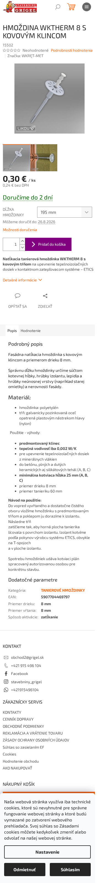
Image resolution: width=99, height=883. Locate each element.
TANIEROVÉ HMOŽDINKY (63, 590)
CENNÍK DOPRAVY (18, 719)
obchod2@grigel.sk (27, 657)
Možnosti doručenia (20, 229)
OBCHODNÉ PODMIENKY (23, 726)
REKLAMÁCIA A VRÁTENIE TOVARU (33, 733)
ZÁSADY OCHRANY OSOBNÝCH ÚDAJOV (36, 740)
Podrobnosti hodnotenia (72, 50)
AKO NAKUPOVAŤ (17, 768)
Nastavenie (47, 851)
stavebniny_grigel (26, 681)
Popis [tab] (12, 330)
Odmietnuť (24, 869)
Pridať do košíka (52, 244)
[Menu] (86, 6)
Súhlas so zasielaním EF (23, 747)
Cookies (9, 754)
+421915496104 (25, 689)
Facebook (19, 673)
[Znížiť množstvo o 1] (22, 247)
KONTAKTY (12, 712)
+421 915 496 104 (26, 665)
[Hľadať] (57, 6)
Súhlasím (70, 869)
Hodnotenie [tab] (31, 330)
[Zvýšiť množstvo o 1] (22, 241)
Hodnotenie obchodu (21, 761)
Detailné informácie (20, 280)
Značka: (25, 55)
